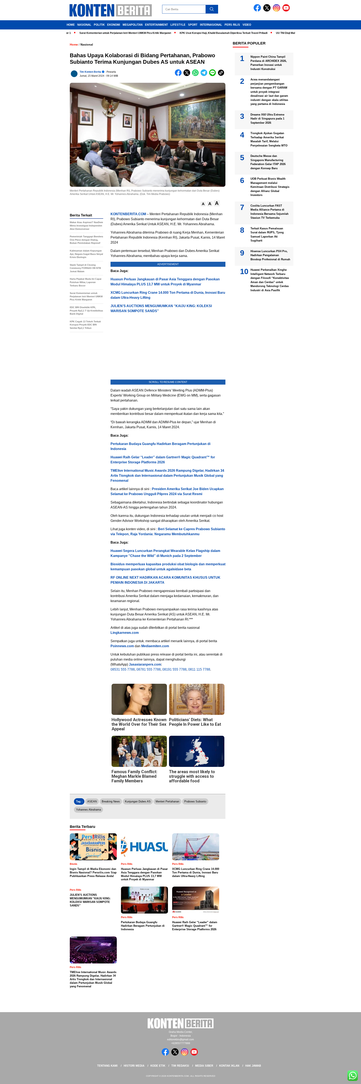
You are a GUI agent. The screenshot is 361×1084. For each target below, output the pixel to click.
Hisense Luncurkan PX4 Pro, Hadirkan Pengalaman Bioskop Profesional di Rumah (270, 255)
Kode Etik (157, 1065)
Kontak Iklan (229, 1065)
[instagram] (277, 10)
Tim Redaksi (180, 1065)
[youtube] (286, 10)
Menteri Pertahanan (167, 801)
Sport (192, 24)
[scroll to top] (347, 1077)
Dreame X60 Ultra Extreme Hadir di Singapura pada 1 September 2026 (267, 118)
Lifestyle (178, 24)
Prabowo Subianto (195, 801)
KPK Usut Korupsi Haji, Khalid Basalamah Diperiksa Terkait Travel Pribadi (199, 33)
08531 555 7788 (123, 669)
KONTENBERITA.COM (128, 214)
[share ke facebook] (179, 75)
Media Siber (204, 1065)
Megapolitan (132, 24)
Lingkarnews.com (125, 632)
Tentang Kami (107, 1065)
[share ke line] (213, 75)
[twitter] (267, 10)
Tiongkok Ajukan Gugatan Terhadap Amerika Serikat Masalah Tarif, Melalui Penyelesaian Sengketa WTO (268, 139)
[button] (203, 204)
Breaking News (111, 801)
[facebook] (258, 10)
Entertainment (156, 24)
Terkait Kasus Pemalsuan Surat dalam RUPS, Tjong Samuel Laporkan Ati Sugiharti (267, 234)
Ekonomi (113, 24)
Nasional (84, 24)
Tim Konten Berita (90, 71)
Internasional (211, 24)
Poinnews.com (122, 646)
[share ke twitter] (187, 75)
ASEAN (92, 801)
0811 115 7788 (199, 669)
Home (71, 24)
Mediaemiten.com (155, 646)
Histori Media (134, 1065)
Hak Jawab (253, 1065)
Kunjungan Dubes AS (138, 801)
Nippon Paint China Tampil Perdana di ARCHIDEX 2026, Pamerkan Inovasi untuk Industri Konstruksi (268, 63)
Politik (99, 24)
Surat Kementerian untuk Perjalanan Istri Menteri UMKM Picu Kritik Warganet (100, 33)
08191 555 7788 (174, 669)
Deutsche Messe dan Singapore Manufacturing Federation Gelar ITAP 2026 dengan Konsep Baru (268, 162)
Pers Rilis (232, 24)
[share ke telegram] (205, 75)
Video (247, 24)
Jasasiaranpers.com (145, 664)
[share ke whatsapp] (196, 75)
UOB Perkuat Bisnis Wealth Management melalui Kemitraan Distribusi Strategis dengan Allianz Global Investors (269, 187)
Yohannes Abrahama (88, 809)
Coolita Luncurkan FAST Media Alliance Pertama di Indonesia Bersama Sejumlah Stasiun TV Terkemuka (269, 212)
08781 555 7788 (148, 669)
